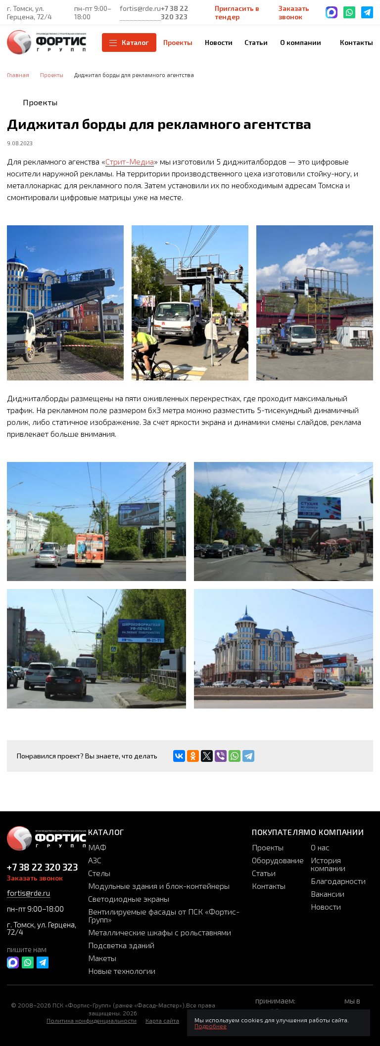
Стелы (99, 873)
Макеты (102, 957)
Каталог (135, 42)
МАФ (97, 847)
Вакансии (327, 893)
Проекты (51, 75)
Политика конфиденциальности (92, 1020)
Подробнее (210, 1025)
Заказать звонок (294, 12)
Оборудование (278, 860)
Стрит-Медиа (129, 161)
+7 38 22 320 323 (175, 12)
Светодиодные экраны (128, 898)
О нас (320, 847)
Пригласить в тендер (237, 12)
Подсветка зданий (121, 945)
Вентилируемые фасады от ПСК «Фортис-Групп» (163, 915)
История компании (328, 864)
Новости (326, 906)
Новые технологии (121, 970)
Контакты (268, 885)
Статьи (264, 873)
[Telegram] (248, 756)
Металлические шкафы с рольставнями (159, 932)
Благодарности (338, 880)
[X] (207, 756)
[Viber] (221, 756)
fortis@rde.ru (140, 8)
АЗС (94, 860)
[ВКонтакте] (179, 756)
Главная (18, 75)
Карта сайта (162, 1020)
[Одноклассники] (193, 756)
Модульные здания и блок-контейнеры (159, 885)
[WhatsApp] (234, 756)
